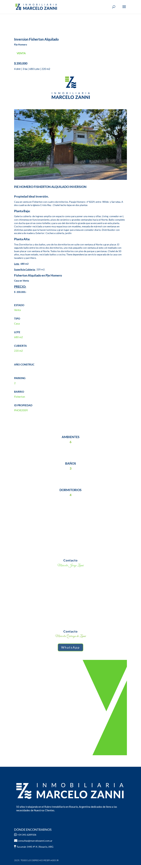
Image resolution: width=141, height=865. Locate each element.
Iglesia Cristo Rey (42, 205)
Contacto (70, 560)
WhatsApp (70, 647)
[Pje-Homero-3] (70, 179)
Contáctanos (70, 707)
